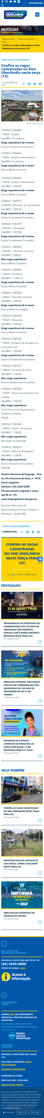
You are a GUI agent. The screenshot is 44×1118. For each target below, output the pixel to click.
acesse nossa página (12, 1085)
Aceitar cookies (35, 1112)
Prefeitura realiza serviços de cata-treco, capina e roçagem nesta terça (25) (21, 864)
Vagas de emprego (19, 60)
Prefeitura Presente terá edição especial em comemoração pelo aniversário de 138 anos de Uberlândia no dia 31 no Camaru (22, 688)
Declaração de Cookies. (13, 1108)
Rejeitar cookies (22, 1112)
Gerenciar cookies (9, 1112)
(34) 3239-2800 (13, 964)
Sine (4, 60)
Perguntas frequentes (13, 1070)
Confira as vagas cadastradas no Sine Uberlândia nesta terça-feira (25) (22, 554)
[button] (37, 15)
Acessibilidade (36, 3)
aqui (22, 968)
